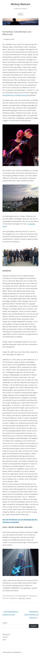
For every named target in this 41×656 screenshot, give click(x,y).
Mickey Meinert (20, 4)
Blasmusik (22, 598)
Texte (4, 639)
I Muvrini (28, 598)
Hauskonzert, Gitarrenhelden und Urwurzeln (31, 614)
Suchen (5, 623)
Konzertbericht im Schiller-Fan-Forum (16, 95)
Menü (20, 14)
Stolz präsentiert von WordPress (12, 652)
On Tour (32, 596)
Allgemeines (6, 634)
